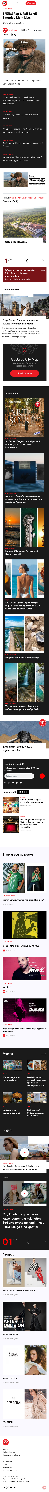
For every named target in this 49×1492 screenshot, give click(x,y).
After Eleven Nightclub (26, 198)
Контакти (7, 1467)
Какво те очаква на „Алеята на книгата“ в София (23, 144)
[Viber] (15, 34)
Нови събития (7, 8)
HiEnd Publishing (16, 1479)
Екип (5, 1464)
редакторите (14, 30)
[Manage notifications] (44, 1487)
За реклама (7, 1461)
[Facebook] (11, 34)
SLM (27, 1481)
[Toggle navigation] (44, 3)
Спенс (13, 198)
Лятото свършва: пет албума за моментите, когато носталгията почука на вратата (22, 99)
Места (5, 1449)
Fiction (13, 1481)
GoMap (32, 3)
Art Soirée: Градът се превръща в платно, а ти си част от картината (22, 129)
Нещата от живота (11, 1455)
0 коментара (37, 30)
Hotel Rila (41, 198)
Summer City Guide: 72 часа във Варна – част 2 (21, 115)
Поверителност (10, 1470)
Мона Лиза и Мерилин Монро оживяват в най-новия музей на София (22, 158)
